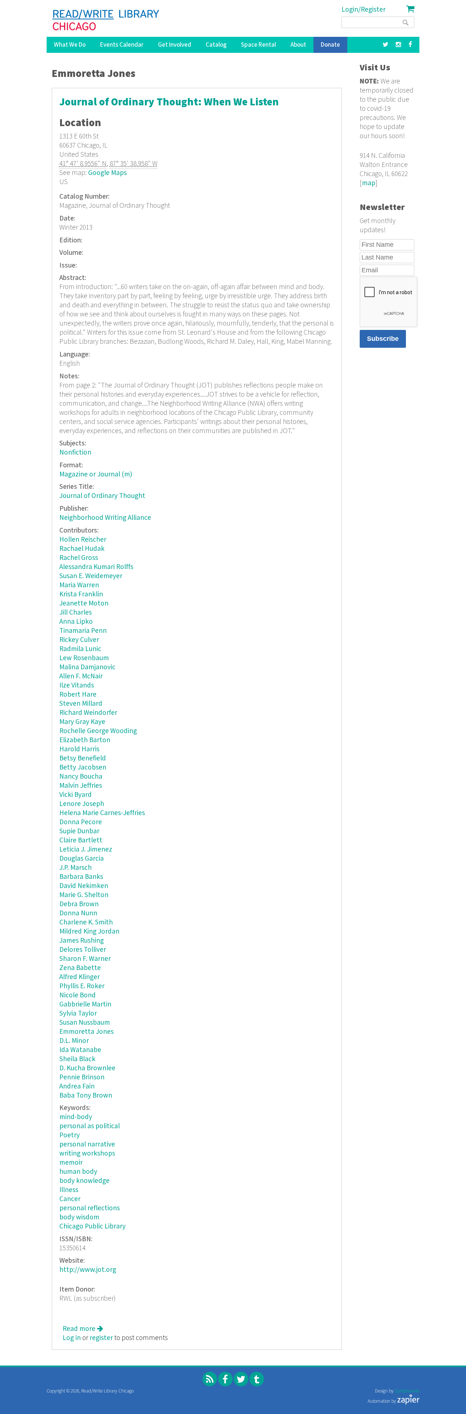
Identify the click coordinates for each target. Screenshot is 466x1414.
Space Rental (258, 45)
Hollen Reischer (82, 539)
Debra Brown (79, 904)
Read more (83, 1328)
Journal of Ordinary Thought (102, 495)
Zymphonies (407, 1391)
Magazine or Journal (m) (95, 474)
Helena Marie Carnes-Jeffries (102, 813)
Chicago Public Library (92, 1226)
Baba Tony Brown (85, 1095)
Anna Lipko (76, 621)
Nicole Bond (77, 995)
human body (78, 1171)
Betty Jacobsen (82, 767)
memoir (71, 1162)
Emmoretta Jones (86, 1031)
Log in (72, 1338)
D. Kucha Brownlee (87, 1068)
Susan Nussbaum (84, 1022)
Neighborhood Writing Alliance (105, 517)
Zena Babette (80, 968)
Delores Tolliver (82, 949)
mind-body (75, 1117)
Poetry (69, 1135)
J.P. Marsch (75, 867)
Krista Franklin (81, 594)
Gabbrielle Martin (85, 1004)
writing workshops (87, 1153)
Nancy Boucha (80, 776)
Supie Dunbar (79, 831)
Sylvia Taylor (78, 1013)
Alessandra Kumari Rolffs (96, 567)
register (101, 1338)
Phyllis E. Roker (81, 986)
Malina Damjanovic (87, 667)
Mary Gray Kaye (82, 722)
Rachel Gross (78, 557)
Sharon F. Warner (85, 958)
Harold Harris (79, 749)
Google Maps (107, 173)
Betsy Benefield (82, 758)
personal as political (89, 1126)
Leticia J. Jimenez (85, 849)
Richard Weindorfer (88, 712)
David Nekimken (83, 886)
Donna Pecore (80, 822)
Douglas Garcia (81, 858)
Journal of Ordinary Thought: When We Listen (169, 102)
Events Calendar (121, 45)
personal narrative (87, 1144)
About (298, 45)
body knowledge (84, 1180)
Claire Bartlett (80, 840)
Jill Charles (75, 612)
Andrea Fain (77, 1086)
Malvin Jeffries (80, 785)
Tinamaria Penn (83, 630)
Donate (330, 45)
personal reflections (89, 1208)
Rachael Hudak (81, 548)
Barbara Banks (81, 876)
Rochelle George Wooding (98, 731)
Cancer (69, 1199)
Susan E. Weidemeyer (90, 576)
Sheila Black (77, 1059)
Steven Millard (80, 703)
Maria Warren (79, 585)
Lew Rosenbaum (84, 658)
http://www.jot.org (87, 1269)
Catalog (216, 45)
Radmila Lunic (80, 649)
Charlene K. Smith (86, 922)
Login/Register (363, 9)
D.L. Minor (74, 1040)
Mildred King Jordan (89, 931)
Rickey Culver (79, 639)
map (368, 183)
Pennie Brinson (81, 1077)
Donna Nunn (78, 913)
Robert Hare (77, 694)
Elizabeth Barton (84, 740)
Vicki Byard (75, 794)
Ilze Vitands (76, 685)
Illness (68, 1190)
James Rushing (81, 940)
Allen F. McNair (81, 676)
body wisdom (79, 1217)
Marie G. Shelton (83, 895)
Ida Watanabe (80, 1050)
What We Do (70, 45)
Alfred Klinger (79, 977)
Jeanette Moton (83, 603)
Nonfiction (75, 452)
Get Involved (174, 45)
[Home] (106, 20)
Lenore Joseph (81, 804)
